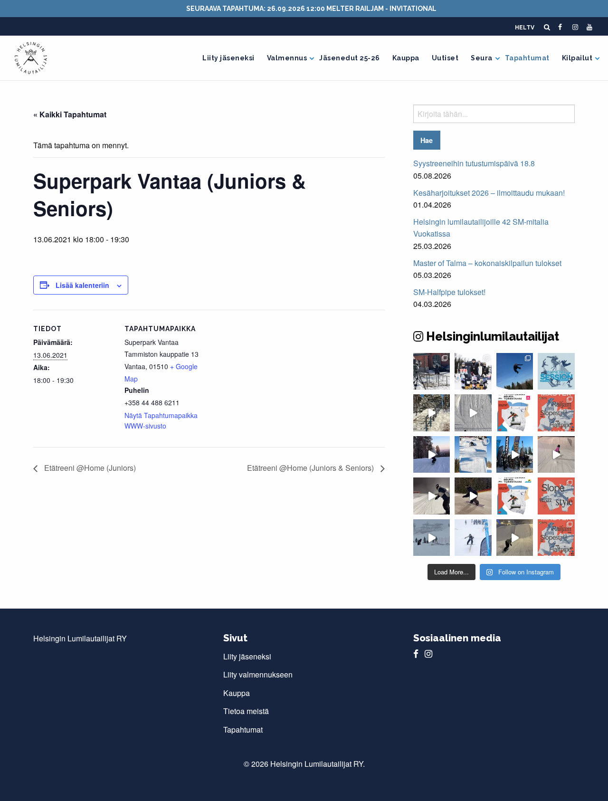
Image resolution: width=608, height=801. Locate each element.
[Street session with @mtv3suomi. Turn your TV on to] (431, 371)
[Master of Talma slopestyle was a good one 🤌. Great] (473, 454)
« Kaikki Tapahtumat (69, 114)
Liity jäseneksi (228, 58)
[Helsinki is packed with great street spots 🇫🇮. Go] (431, 412)
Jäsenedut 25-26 (349, 58)
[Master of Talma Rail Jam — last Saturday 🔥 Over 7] (431, 537)
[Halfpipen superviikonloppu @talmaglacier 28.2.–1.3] (556, 412)
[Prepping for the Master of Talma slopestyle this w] (556, 454)
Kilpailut (577, 58)
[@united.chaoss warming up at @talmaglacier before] (473, 495)
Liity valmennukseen (258, 674)
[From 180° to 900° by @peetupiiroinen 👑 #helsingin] (473, 412)
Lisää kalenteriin (82, 285)
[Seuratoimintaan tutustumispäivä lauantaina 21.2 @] (514, 412)
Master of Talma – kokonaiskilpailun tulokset (487, 262)
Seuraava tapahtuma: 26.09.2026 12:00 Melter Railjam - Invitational (311, 8)
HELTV (524, 27)
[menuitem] (228, 58)
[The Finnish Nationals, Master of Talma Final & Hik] (514, 371)
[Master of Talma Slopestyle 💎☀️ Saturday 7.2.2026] (514, 454)
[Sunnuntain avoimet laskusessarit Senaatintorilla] (556, 371)
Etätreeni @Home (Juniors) (89, 467)
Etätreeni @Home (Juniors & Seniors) (311, 467)
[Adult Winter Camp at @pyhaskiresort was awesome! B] (431, 454)
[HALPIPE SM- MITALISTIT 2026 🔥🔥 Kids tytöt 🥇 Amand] (473, 371)
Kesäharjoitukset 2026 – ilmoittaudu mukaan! (489, 192)
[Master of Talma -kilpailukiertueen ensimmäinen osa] (556, 537)
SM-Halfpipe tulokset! (449, 291)
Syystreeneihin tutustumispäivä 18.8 (474, 163)
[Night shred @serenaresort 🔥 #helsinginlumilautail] (431, 495)
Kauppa (405, 58)
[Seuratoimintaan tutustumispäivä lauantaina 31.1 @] (514, 495)
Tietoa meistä (246, 711)
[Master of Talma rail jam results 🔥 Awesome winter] (473, 537)
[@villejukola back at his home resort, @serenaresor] (514, 537)
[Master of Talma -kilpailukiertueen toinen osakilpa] (556, 495)
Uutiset (445, 58)
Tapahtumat (527, 58)
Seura (482, 58)
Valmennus (287, 58)
